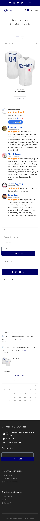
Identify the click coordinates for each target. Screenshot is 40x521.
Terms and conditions (11, 482)
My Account (8, 496)
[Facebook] (12, 272)
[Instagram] (16, 272)
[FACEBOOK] (10, 2)
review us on (14, 122)
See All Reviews (20, 219)
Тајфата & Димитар (15, 184)
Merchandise (26, 24)
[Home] (10, 24)
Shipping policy (9, 475)
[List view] (22, 38)
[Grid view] (17, 38)
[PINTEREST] (22, 2)
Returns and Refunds (11, 478)
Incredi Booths (13, 195)
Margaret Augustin (15, 127)
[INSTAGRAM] (14, 2)
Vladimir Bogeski (14, 154)
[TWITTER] (18, 2)
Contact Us (7, 503)
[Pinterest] (20, 272)
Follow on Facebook (12, 280)
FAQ (5, 500)
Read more (20, 98)
